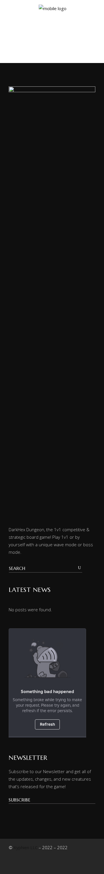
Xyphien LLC (26, 847)
